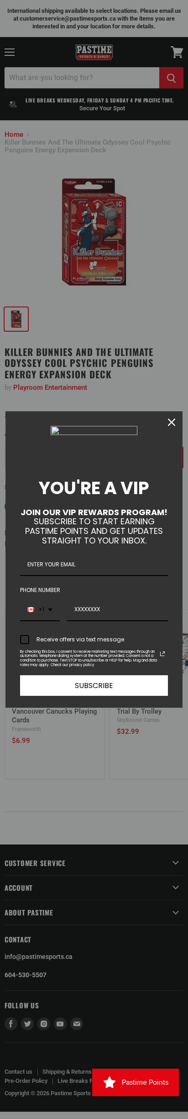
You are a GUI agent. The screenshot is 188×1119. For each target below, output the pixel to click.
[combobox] (40, 610)
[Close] (172, 422)
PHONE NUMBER (40, 590)
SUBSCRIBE (94, 685)
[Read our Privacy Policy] (162, 653)
